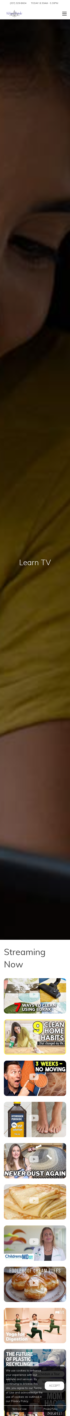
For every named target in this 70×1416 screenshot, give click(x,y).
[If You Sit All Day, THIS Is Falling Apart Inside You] (35, 1078)
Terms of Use (19, 1408)
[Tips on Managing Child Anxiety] (35, 1243)
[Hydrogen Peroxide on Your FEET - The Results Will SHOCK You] (35, 1119)
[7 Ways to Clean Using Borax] (35, 996)
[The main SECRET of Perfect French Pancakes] (35, 1202)
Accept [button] (54, 1385)
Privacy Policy (51, 1408)
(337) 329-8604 (18, 3)
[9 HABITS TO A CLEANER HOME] (35, 1037)
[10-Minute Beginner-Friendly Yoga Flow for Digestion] (35, 1325)
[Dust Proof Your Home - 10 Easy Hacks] (35, 1160)
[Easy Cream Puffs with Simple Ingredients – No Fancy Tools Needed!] (35, 1284)
